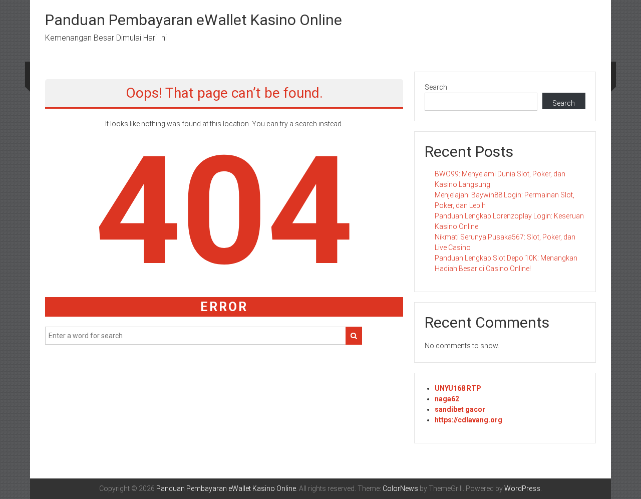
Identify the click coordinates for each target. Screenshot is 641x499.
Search (436, 87)
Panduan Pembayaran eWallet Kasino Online (193, 20)
